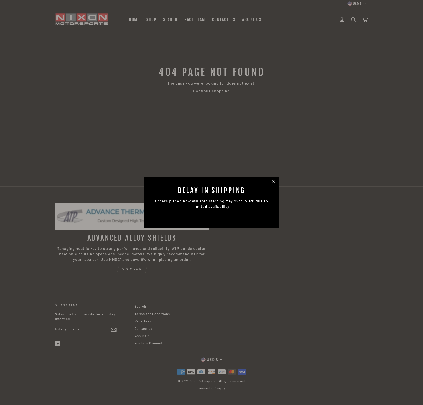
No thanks (211, 215)
